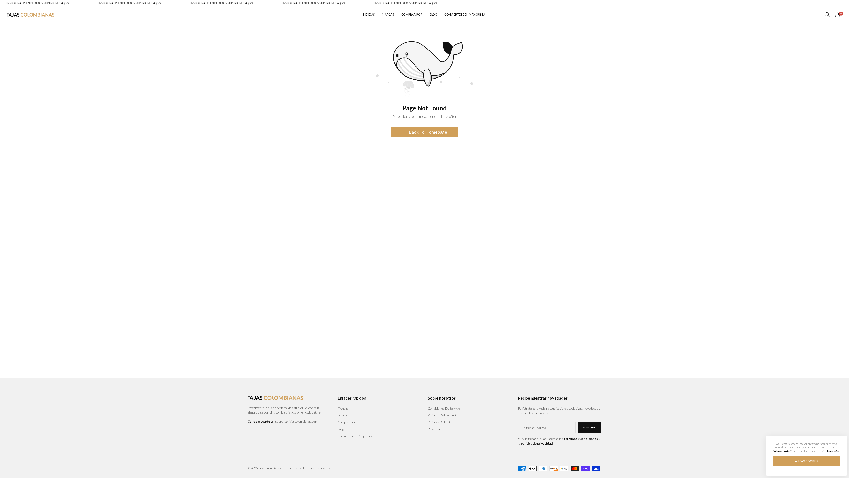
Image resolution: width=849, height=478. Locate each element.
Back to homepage (428, 132)
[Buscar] (827, 14)
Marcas (343, 415)
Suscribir (589, 427)
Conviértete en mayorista (355, 436)
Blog (341, 429)
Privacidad (434, 429)
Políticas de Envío (440, 422)
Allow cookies (806, 461)
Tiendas (343, 408)
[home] (30, 15)
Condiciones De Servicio (444, 408)
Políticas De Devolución (443, 415)
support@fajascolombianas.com (282, 421)
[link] (48, 3)
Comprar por (347, 422)
